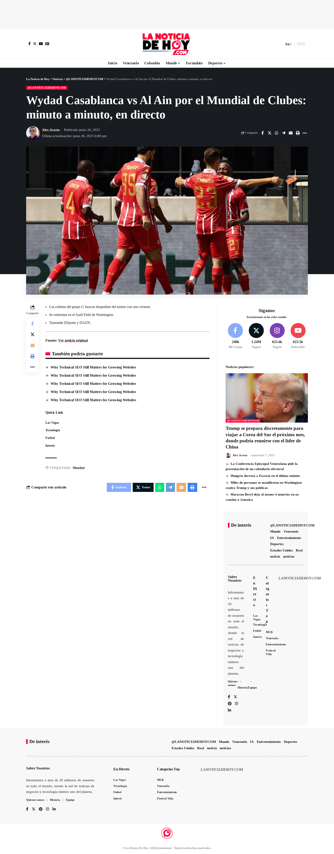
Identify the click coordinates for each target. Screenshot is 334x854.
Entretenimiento (289, 538)
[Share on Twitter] (269, 133)
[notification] (272, 44)
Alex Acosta (51, 130)
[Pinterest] (230, 704)
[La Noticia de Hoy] (167, 44)
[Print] (297, 133)
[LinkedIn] (229, 710)
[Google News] (47, 43)
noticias (288, 556)
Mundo (275, 531)
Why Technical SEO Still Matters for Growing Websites (93, 367)
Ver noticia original (73, 340)
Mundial (79, 468)
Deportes (277, 544)
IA (272, 538)
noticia (275, 556)
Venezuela (291, 531)
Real (299, 550)
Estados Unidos (281, 550)
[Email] (290, 133)
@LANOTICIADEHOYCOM (47, 87)
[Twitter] (35, 43)
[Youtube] (298, 336)
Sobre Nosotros (235, 578)
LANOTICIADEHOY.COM (300, 578)
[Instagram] (277, 336)
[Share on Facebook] (262, 133)
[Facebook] (29, 43)
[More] (305, 133)
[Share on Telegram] (283, 133)
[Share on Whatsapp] (276, 133)
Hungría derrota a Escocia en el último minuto (265, 476)
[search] (279, 44)
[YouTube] (41, 43)
